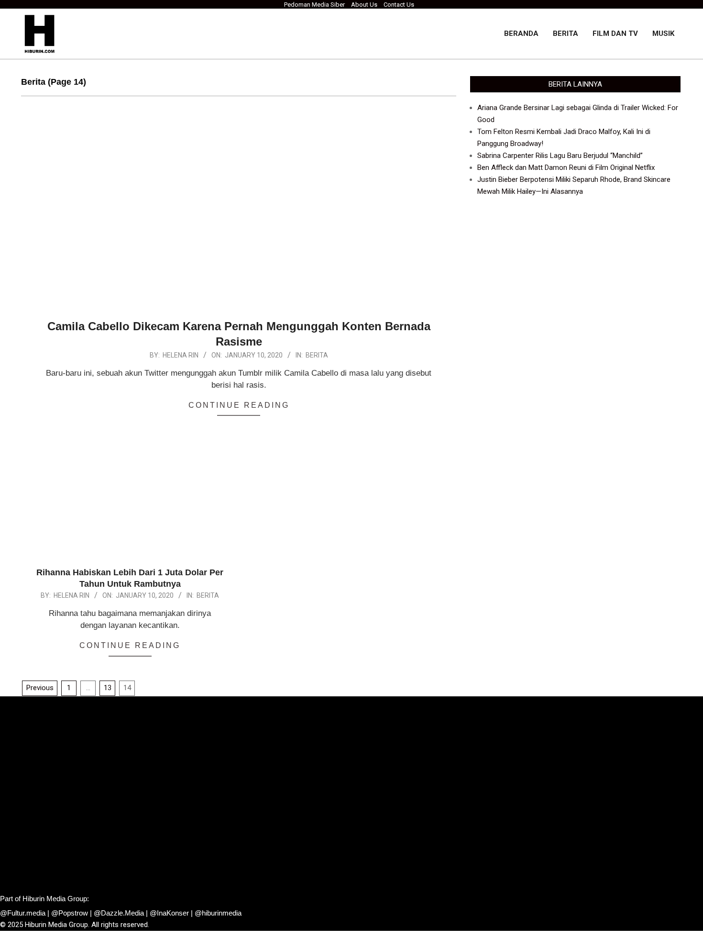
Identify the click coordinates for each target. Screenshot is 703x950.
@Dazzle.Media (119, 913)
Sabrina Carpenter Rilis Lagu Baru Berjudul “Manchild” (560, 155)
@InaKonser (169, 913)
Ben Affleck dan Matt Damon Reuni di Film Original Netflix (566, 167)
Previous (40, 687)
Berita (317, 355)
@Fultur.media (22, 913)
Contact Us (399, 4)
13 (107, 687)
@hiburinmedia (218, 913)
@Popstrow (69, 913)
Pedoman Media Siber (314, 4)
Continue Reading (238, 405)
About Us (364, 4)
